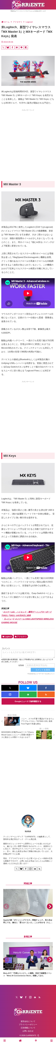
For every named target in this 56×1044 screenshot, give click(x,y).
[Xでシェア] (3, 47)
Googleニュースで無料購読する (28, 701)
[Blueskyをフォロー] (28, 688)
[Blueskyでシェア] (8, 47)
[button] (26, 47)
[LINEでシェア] (21, 47)
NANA (28, 831)
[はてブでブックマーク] (17, 47)
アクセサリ (22, 636)
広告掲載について (28, 1028)
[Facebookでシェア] (12, 47)
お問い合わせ (28, 1031)
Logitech (8, 636)
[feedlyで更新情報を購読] (28, 694)
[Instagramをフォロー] (10, 694)
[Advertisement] (28, 140)
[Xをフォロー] (10, 688)
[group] (28, 906)
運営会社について (28, 1021)
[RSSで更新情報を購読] (46, 694)
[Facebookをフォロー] (46, 688)
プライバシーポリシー (28, 1024)
